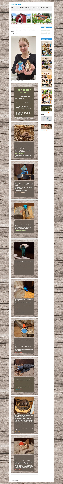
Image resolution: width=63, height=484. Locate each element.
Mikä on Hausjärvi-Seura (23, 7)
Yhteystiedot (44, 9)
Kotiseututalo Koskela (47, 7)
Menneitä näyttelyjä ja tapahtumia (31, 9)
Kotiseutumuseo (39, 7)
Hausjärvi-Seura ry (17, 4)
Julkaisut (22, 9)
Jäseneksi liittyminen (31, 7)
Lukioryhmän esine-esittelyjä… (45, 112)
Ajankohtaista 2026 (14, 7)
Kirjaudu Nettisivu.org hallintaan (15, 480)
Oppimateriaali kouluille (15, 9)
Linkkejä (40, 9)
